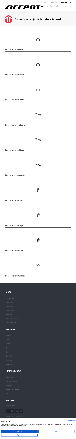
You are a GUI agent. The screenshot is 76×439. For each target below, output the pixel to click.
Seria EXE (9, 360)
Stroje (32, 19)
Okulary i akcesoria (45, 19)
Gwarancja (9, 385)
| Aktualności (10, 298)
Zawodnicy (9, 306)
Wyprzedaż (9, 364)
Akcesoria (9, 348)
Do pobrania (9, 377)
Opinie (8, 393)
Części (8, 344)
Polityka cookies (11, 323)
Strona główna (21, 19)
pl (70, 2)
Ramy (7, 340)
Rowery (8, 335)
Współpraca (53, 2)
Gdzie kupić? (10, 310)
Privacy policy (71, 420)
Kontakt (64, 2)
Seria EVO (9, 356)
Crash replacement (12, 381)
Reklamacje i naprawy (12, 389)
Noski (59, 19)
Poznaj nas (9, 302)
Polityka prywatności (12, 318)
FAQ (45, 2)
